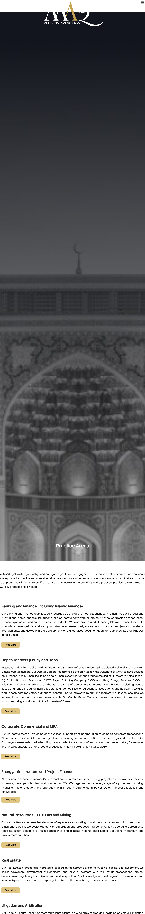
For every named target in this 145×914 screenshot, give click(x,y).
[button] (142, 2)
